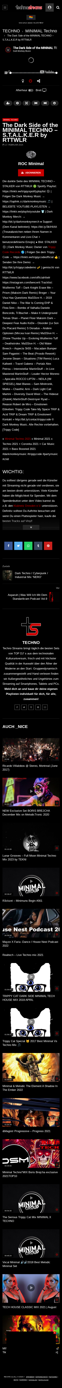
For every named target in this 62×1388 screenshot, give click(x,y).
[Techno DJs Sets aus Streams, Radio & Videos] (28, 7)
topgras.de (33, 1380)
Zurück (6, 566)
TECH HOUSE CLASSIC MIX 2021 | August (29, 1307)
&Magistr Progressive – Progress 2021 (26, 1131)
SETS (16, 1380)
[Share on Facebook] (8, 546)
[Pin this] (48, 546)
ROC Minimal (31, 163)
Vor (58, 588)
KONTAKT (23, 1380)
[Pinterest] (38, 707)
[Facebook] (17, 707)
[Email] (45, 707)
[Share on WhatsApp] (28, 546)
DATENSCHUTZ (42, 1377)
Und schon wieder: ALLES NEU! (31, 23)
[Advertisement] (31, 1352)
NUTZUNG (53, 1377)
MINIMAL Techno (41, 31)
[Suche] (58, 7)
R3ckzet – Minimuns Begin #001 (22, 900)
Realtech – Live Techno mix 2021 (22, 955)
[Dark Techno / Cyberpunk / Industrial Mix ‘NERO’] (7, 575)
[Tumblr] (31, 707)
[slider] (27, 72)
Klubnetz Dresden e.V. (27, 505)
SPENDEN (30, 1377)
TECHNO (11, 31)
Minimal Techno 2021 (18, 438)
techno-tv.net (43, 1380)
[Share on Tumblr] (38, 546)
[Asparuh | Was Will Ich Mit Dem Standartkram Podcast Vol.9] (55, 597)
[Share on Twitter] (18, 546)
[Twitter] (24, 707)
